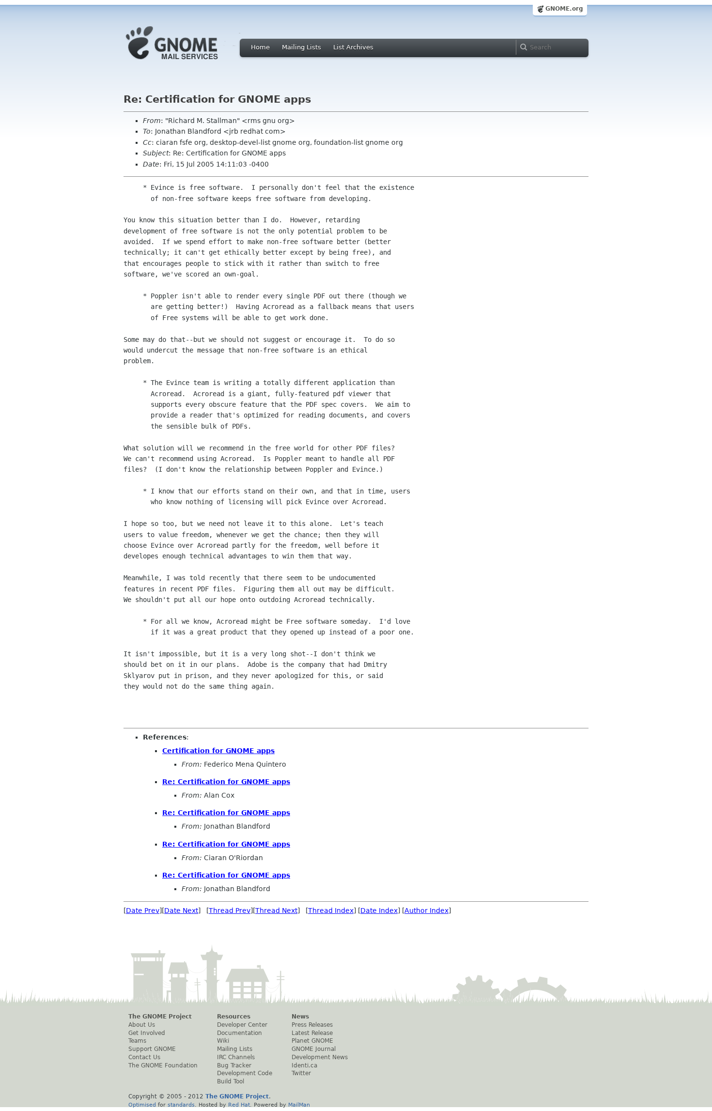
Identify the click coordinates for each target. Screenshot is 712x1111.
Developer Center (242, 1024)
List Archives (353, 47)
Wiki (223, 1040)
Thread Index (331, 910)
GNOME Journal (314, 1049)
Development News (320, 1057)
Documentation (239, 1033)
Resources (233, 1016)
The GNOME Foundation (163, 1065)
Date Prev (142, 910)
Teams (137, 1040)
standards (181, 1105)
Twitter (301, 1073)
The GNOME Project (160, 1016)
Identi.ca (304, 1065)
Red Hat (239, 1105)
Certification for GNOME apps (218, 751)
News (300, 1016)
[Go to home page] (186, 62)
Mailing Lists (301, 47)
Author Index (426, 910)
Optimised (142, 1105)
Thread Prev (229, 910)
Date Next (181, 910)
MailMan (299, 1105)
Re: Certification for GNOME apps (226, 782)
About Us (141, 1024)
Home (260, 47)
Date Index (379, 910)
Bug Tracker (234, 1065)
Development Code (244, 1073)
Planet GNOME (312, 1040)
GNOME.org (564, 8)
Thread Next (276, 910)
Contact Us (144, 1057)
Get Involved (146, 1033)
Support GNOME (152, 1049)
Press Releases (312, 1024)
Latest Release (312, 1033)
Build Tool (230, 1081)
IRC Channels (236, 1057)
